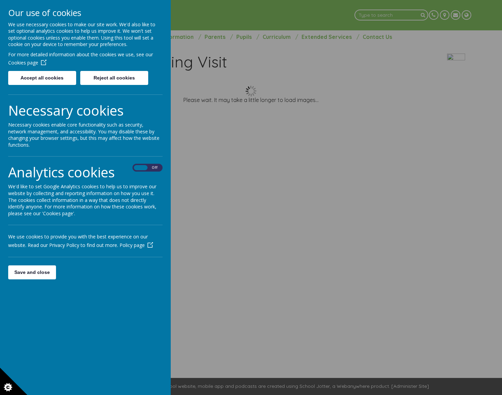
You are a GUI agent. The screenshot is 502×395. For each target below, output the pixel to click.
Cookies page (23, 62)
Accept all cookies (42, 78)
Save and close (32, 272)
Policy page (132, 245)
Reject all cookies (114, 78)
